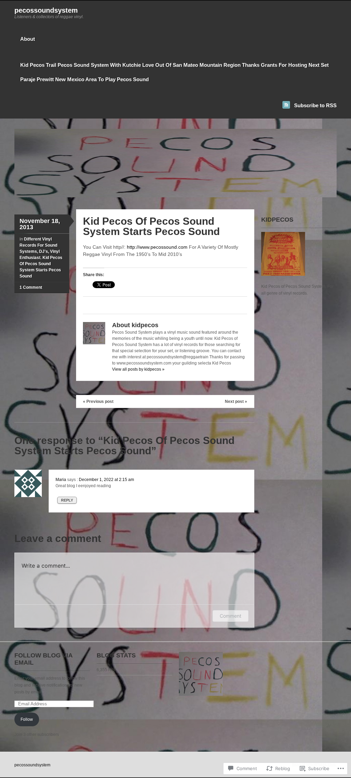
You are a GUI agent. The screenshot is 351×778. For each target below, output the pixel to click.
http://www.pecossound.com (157, 247)
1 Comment (31, 287)
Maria (61, 479)
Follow (27, 719)
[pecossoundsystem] (175, 196)
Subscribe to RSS (315, 105)
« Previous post (98, 401)
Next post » (236, 401)
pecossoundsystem (46, 10)
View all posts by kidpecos (138, 369)
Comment (230, 616)
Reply (67, 500)
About (27, 39)
